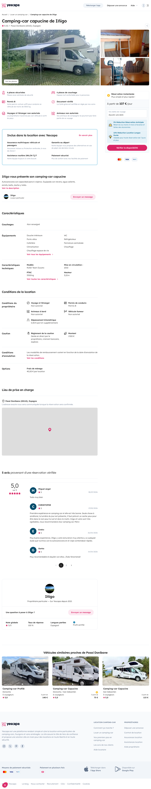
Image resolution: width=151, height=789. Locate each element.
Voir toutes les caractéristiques (41, 279)
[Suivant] (45, 671)
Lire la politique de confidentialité (15, 769)
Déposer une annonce (117, 5)
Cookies (86, 784)
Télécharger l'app (93, 5)
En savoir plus (85, 135)
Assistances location (133, 742)
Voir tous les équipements (39, 254)
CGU (63, 784)
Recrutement (52, 784)
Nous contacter (38, 784)
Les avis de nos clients (103, 745)
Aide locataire (100, 749)
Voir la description (10, 188)
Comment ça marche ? (104, 728)
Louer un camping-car (103, 732)
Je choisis (14, 777)
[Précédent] (5, 671)
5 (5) (6, 26)
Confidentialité (73, 784)
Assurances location (133, 737)
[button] (5, 785)
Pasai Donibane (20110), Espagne (26, 26)
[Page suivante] (71, 565)
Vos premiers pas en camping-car (103, 738)
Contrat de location (132, 732)
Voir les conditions (35, 358)
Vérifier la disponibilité (127, 148)
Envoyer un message (83, 197)
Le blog (25, 784)
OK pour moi (39, 777)
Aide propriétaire (131, 747)
